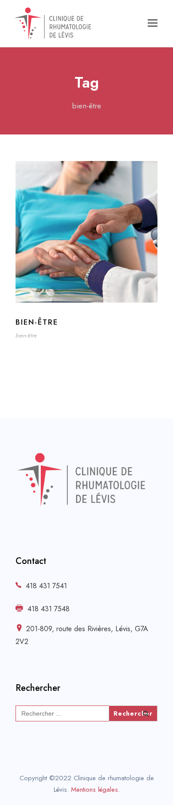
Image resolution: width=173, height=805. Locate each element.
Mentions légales (94, 789)
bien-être (37, 322)
